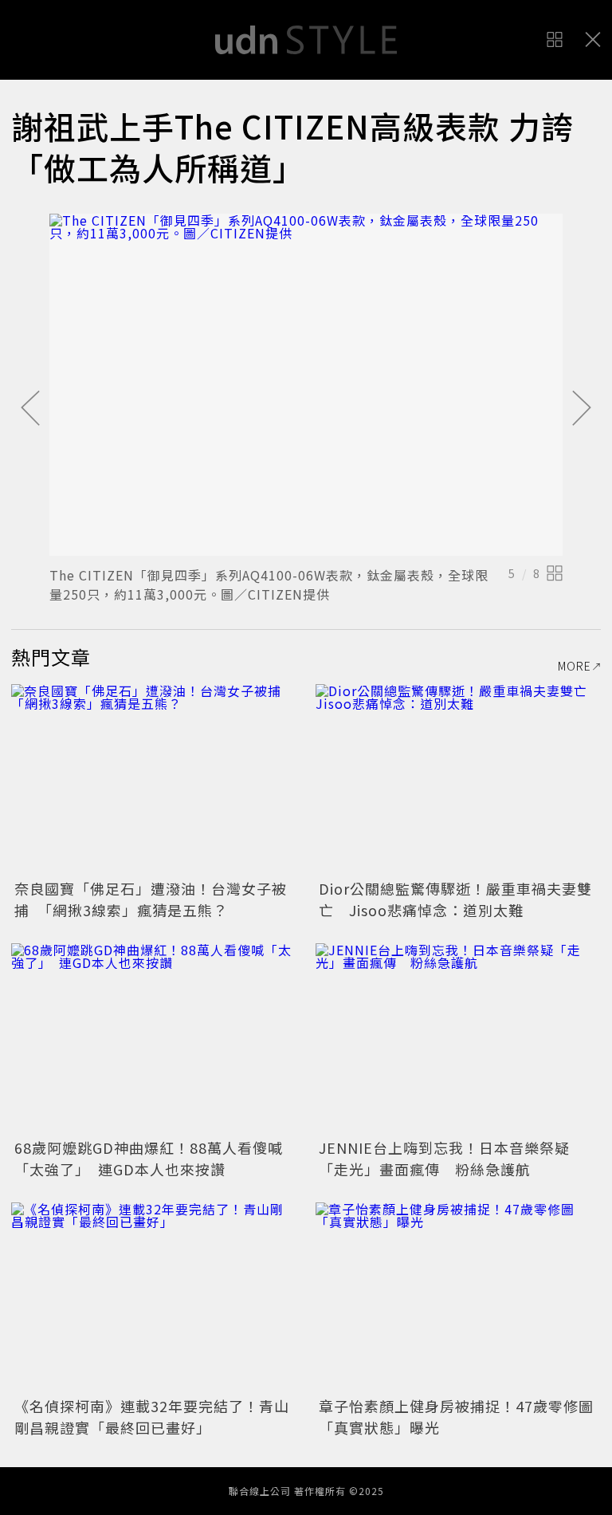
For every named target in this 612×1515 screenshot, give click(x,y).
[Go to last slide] (30, 409)
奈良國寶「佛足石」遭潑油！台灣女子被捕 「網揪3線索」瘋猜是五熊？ (150, 899)
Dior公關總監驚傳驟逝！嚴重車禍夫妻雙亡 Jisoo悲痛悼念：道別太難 (455, 899)
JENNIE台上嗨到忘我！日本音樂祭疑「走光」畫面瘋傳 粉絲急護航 (444, 1158)
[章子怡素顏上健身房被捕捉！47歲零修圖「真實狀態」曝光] (458, 1297)
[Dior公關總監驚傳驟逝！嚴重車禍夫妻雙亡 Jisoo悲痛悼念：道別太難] (458, 779)
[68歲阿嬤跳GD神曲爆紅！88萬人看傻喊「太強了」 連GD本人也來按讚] (153, 1038)
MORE (574, 665)
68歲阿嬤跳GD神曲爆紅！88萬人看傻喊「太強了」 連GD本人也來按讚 (148, 1158)
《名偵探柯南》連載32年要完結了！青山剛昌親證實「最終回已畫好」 (151, 1416)
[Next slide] (582, 409)
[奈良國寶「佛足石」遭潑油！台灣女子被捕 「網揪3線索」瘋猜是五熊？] (153, 779)
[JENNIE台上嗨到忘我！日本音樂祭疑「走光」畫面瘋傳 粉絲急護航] (458, 1038)
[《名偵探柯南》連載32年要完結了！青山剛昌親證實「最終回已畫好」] (153, 1297)
